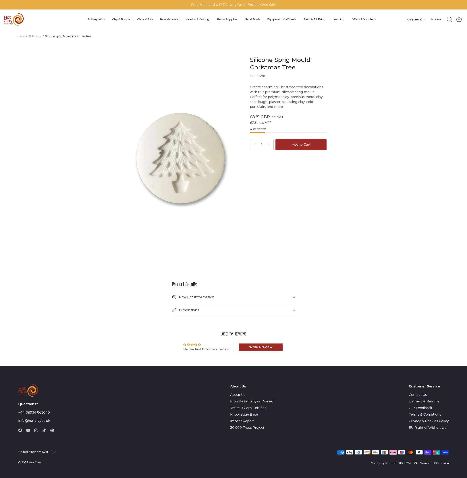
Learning (338, 19)
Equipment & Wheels (281, 19)
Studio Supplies (227, 19)
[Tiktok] (44, 430)
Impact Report (242, 421)
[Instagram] (36, 430)
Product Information (194, 297)
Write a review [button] (260, 347)
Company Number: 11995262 (391, 463)
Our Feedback (420, 408)
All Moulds (34, 36)
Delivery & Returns (424, 401)
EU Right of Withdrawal (428, 428)
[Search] (449, 20)
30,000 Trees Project (247, 428)
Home (20, 36)
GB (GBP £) (414, 19)
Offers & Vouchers (364, 19)
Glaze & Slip (145, 19)
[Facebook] (20, 430)
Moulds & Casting (197, 19)
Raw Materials (169, 19)
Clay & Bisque (121, 19)
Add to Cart (301, 145)
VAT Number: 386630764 (431, 463)
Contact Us (418, 395)
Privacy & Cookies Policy (429, 421)
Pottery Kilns (96, 19)
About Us (237, 395)
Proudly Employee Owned (251, 401)
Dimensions (188, 310)
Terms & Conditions (425, 414)
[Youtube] (28, 430)
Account (436, 19)
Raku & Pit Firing (314, 19)
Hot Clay (34, 462)
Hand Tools (252, 19)
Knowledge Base (244, 414)
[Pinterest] (52, 430)
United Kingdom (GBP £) (35, 452)
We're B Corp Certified (248, 408)
